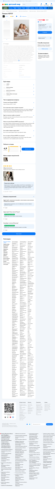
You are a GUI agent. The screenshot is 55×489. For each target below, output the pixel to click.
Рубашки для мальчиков (14, 370)
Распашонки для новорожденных (15, 315)
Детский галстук (30, 384)
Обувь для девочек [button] (5, 255)
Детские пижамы (33, 11)
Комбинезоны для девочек (23, 276)
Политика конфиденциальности (23, 412)
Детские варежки (30, 371)
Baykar (29, 343)
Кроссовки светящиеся (30, 243)
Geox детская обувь (31, 257)
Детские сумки (30, 382)
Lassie (29, 308)
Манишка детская (30, 391)
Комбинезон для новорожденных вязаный (15, 344)
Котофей (29, 299)
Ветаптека (46, 410)
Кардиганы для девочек (22, 254)
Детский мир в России (6, 426)
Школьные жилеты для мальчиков (15, 277)
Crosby (29, 335)
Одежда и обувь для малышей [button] (6, 245)
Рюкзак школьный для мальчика (15, 254)
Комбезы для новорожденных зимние (15, 321)
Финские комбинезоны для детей (23, 357)
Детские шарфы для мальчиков (31, 386)
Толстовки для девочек (22, 247)
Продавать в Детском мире (23, 406)
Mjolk (29, 332)
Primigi (29, 268)
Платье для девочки (23, 241)
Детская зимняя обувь (30, 287)
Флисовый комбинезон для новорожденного (15, 341)
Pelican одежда (30, 323)
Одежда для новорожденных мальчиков (15, 338)
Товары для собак (47, 406)
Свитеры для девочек (22, 270)
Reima (29, 306)
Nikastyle (29, 320)
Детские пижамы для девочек (23, 268)
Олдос (29, 305)
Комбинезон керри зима (23, 371)
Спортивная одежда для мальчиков (15, 355)
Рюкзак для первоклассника (30, 377)
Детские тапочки (30, 251)
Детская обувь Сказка (30, 262)
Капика (29, 312)
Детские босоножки (30, 278)
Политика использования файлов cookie (21, 415)
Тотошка (29, 324)
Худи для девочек (23, 302)
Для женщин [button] (5, 256)
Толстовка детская (23, 364)
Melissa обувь (30, 288)
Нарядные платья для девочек (15, 396)
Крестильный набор (14, 327)
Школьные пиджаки (14, 302)
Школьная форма (15, 241)
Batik (28, 331)
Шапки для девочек (31, 380)
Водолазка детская (23, 367)
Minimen (29, 334)
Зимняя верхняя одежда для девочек (23, 282)
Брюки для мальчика (14, 359)
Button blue (30, 316)
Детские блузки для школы (15, 252)
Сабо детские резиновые (30, 291)
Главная (3, 11)
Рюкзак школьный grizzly (15, 245)
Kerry (28, 315)
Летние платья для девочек (23, 296)
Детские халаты (30, 362)
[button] (50, 8)
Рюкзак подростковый (30, 373)
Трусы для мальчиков (29, 364)
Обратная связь (22, 418)
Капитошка (29, 346)
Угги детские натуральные (30, 259)
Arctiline (29, 349)
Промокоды (21, 410)
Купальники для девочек (30, 355)
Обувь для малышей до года (15, 335)
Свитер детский (22, 388)
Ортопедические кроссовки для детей (30, 270)
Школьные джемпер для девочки (14, 287)
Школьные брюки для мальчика (15, 250)
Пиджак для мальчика (22, 383)
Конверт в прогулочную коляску (14, 324)
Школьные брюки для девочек (15, 271)
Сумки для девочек (31, 395)
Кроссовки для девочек (22, 321)
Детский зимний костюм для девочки (22, 288)
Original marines (30, 318)
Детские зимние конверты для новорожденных (15, 329)
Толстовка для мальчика (14, 368)
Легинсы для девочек (22, 264)
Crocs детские (30, 247)
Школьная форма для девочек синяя (15, 258)
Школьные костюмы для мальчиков (14, 280)
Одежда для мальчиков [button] (5, 247)
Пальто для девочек (23, 280)
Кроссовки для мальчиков (22, 317)
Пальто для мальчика (14, 377)
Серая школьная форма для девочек (15, 264)
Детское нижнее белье (23, 11)
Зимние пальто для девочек (23, 243)
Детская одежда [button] (6, 258)
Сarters (29, 327)
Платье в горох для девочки (23, 311)
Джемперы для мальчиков (14, 385)
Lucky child (30, 344)
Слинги (21, 332)
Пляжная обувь (30, 296)
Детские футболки (23, 353)
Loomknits (29, 319)
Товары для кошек (47, 404)
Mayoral (29, 314)
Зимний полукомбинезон (23, 385)
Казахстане (12, 426)
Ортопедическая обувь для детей (22, 395)
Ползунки (21, 342)
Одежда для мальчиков (14, 387)
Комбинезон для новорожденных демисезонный (15, 348)
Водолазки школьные (14, 300)
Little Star (29, 342)
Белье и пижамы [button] (6, 262)
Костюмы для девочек (22, 300)
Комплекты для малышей (14, 350)
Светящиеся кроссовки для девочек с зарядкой (23, 323)
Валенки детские (30, 260)
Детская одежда (14, 303)
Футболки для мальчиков (14, 361)
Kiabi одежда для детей (30, 348)
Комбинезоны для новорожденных (15, 317)
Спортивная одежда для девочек (23, 279)
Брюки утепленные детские (23, 390)
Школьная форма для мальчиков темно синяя (15, 290)
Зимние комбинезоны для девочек (23, 249)
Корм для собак (47, 407)
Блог (37, 413)
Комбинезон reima (23, 340)
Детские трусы (30, 367)
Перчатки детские (31, 381)
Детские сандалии (31, 272)
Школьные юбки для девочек (15, 256)
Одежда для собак (47, 409)
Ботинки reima (30, 276)
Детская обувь (22, 391)
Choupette (29, 309)
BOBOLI (29, 352)
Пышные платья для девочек (23, 260)
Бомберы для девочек (22, 298)
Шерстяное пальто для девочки (23, 309)
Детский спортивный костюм (22, 345)
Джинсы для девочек (22, 291)
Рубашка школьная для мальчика (15, 262)
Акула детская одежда (30, 301)
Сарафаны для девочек (14, 267)
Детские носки (30, 358)
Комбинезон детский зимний (22, 338)
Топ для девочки (30, 369)
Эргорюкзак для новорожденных (15, 319)
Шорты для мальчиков (14, 383)
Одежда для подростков (22, 352)
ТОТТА (29, 350)
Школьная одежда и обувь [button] (6, 242)
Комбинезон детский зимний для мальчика (14, 374)
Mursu (29, 295)
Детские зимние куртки (22, 377)
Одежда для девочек (22, 262)
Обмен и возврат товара (22, 408)
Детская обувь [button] (6, 259)
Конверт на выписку (14, 305)
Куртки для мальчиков (14, 353)
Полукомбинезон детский (23, 355)
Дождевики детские (22, 369)
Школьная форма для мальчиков (15, 247)
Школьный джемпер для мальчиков (14, 297)
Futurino (29, 322)
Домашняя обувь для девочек (22, 326)
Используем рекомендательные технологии (9, 425)
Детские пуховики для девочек (23, 274)
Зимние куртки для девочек (23, 285)
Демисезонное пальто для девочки (23, 258)
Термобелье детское (22, 375)
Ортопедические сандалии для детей (31, 283)
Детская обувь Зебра (30, 264)
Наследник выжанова (29, 311)
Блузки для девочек (23, 303)
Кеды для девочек (23, 327)
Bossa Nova (29, 328)
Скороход (29, 281)
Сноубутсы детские (23, 393)
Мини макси (30, 339)
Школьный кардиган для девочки (14, 283)
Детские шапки (30, 375)
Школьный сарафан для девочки (15, 293)
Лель (28, 330)
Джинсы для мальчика (14, 392)
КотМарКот (29, 353)
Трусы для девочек (31, 359)
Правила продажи (22, 409)
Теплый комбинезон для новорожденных (15, 332)
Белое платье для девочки (23, 293)
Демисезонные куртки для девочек (23, 272)
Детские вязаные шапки (30, 388)
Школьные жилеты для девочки (15, 295)
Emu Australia (30, 340)
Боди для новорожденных (15, 313)
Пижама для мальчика (14, 379)
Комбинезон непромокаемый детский (22, 348)
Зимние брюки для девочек (23, 313)
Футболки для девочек (22, 256)
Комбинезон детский (22, 334)
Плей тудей (30, 304)
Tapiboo (29, 254)
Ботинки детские (30, 289)
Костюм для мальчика (14, 365)
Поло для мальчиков (14, 372)
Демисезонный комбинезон (22, 336)
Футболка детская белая (23, 381)
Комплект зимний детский (23, 373)
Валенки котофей (31, 275)
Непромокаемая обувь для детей (30, 293)
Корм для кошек (47, 405)
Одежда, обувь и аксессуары (11, 11)
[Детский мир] (11, 4)
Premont (29, 336)
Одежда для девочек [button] (5, 250)
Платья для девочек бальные (23, 252)
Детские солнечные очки (30, 390)
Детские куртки (22, 341)
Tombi (29, 280)
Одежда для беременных (22, 330)
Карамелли (29, 338)
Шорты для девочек (23, 283)
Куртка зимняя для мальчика (15, 363)
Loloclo (29, 326)
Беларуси (15, 426)
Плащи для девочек (23, 363)
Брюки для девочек (23, 294)
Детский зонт (30, 396)
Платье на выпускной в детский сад (14, 310)
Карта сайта (21, 419)
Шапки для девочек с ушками (31, 393)
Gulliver (29, 302)
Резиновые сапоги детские (31, 253)
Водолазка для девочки (22, 315)
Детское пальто (22, 379)
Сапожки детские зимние (30, 267)
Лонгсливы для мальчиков (14, 390)
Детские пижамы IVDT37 (42, 11)
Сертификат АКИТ (22, 417)
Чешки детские (30, 246)
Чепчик (29, 370)
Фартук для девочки (14, 269)
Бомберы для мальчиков (14, 381)
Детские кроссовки (29, 249)
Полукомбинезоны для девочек (23, 307)
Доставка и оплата (22, 404)
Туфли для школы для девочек (15, 273)
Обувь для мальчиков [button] (5, 252)
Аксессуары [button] (5, 264)
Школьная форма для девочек (15, 243)
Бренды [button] (4, 261)
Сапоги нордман (30, 241)
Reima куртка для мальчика (15, 394)
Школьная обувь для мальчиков (15, 275)
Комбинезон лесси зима (23, 360)
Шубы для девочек (23, 266)
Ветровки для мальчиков (14, 357)
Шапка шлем (30, 378)
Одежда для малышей (14, 307)
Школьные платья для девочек (15, 260)
